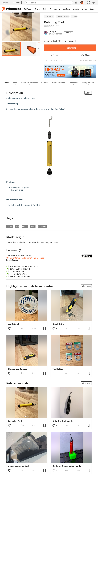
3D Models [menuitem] (28, 9)
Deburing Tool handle (62, 421)
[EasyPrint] (76, 3)
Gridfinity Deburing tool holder (67, 466)
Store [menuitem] (37, 9)
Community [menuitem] (55, 9)
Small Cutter (58, 324)
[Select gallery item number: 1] (23, 319)
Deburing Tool (15, 421)
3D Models (49, 16)
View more (86, 286)
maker (9, 226)
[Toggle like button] (9, 328)
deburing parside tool (18, 466)
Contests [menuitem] (66, 9)
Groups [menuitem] (93, 9)
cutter (24, 226)
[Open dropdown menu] (93, 22)
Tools (75, 16)
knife (33, 226)
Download (71, 48)
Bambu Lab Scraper (17, 369)
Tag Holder (57, 369)
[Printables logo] (11, 9)
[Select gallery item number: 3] (73, 319)
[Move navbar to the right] (94, 8)
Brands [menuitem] (76, 9)
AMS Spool (13, 324)
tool (17, 226)
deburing (42, 226)
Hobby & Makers (63, 16)
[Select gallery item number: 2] (25, 319)
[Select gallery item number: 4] (28, 319)
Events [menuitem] (84, 9)
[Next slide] (38, 49)
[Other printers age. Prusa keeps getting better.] (70, 71)
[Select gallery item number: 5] (30, 319)
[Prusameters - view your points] (81, 2)
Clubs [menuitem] (45, 9)
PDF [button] (89, 93)
